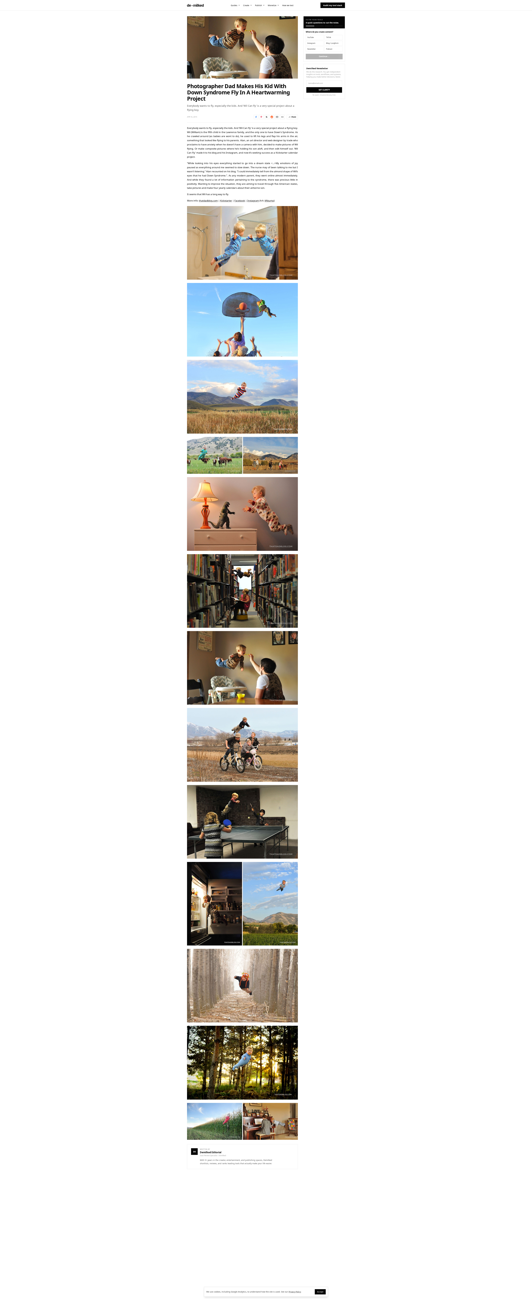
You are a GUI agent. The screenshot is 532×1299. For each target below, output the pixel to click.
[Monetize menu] (278, 5)
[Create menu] (251, 5)
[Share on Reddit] (272, 117)
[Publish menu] (264, 5)
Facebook (239, 200)
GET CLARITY (324, 90)
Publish (258, 5)
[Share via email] (277, 117)
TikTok (328, 37)
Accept (320, 1291)
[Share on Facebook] (256, 117)
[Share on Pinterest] (261, 117)
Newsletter (311, 49)
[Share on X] (266, 117)
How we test (287, 5)
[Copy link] (282, 117)
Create (246, 5)
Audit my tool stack (332, 5)
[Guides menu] (239, 5)
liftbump (269, 200)
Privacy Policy (295, 1291)
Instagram (253, 200)
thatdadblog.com (208, 200)
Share (293, 117)
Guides (234, 5)
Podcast (329, 49)
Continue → (324, 56)
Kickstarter (226, 200)
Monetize (272, 5)
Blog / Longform (332, 43)
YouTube (310, 37)
